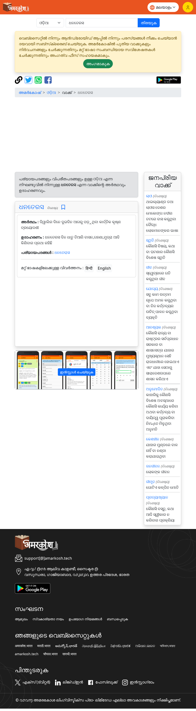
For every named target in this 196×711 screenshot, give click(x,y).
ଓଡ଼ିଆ (51, 92)
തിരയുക (149, 22)
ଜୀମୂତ (150, 481)
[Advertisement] (98, 134)
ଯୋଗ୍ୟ (152, 288)
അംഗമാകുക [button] (98, 63)
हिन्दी (89, 268)
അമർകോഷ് (30, 92)
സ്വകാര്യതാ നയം (48, 619)
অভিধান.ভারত (167, 646)
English (104, 268)
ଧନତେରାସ (62, 252)
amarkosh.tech (26, 654)
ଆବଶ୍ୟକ (153, 327)
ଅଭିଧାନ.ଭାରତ (145, 646)
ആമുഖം (21, 619)
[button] (24, 370)
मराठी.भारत (43, 646)
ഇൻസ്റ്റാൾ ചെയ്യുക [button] (76, 372)
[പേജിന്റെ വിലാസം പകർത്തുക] (19, 79)
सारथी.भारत (69, 654)
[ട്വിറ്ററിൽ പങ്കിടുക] (29, 79)
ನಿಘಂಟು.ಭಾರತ (120, 646)
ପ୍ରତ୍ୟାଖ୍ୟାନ (157, 497)
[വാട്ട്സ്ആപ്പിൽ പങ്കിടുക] (38, 79)
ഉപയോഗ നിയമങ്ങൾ (85, 619)
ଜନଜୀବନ (153, 466)
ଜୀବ (149, 267)
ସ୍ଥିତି (150, 240)
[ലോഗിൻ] (188, 7)
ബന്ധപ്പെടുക (117, 619)
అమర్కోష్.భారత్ (66, 646)
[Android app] (32, 588)
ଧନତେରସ (31, 207)
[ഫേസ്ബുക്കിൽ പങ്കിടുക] (48, 79)
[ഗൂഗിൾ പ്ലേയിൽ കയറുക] (168, 79)
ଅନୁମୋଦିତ (154, 389)
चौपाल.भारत (50, 654)
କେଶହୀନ (152, 439)
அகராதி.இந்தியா (94, 646)
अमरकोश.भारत (24, 646)
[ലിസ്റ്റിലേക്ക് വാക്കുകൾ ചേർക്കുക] (63, 207)
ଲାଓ (149, 196)
